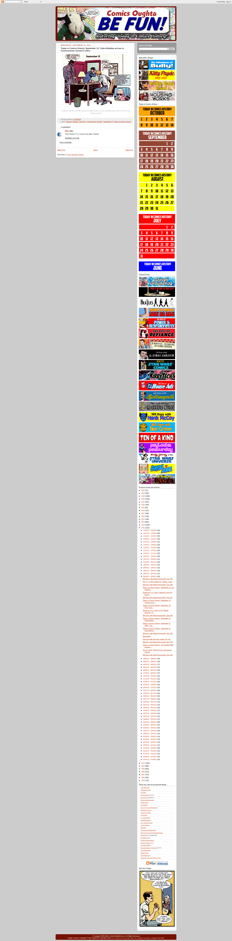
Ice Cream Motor (145, 817)
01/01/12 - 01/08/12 (150, 759)
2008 (143, 772)
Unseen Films (144, 853)
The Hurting (144, 815)
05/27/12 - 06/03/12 (150, 699)
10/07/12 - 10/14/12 (150, 565)
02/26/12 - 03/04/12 (150, 736)
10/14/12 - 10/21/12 (150, 562)
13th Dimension (145, 787)
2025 (143, 490)
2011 (143, 763)
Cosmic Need (144, 802)
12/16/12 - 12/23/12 (150, 536)
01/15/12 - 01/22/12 (150, 754)
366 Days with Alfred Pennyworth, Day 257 (158, 598)
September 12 (108, 122)
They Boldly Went (146, 850)
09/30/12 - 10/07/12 (150, 568)
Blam (67, 131)
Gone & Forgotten (146, 812)
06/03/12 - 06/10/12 (150, 696)
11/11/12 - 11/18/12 (150, 550)
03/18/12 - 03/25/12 (150, 728)
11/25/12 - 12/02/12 (150, 545)
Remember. (147, 636)
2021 (143, 502)
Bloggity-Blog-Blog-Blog (147, 800)
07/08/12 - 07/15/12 (150, 682)
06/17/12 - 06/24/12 (150, 690)
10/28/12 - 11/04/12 (150, 556)
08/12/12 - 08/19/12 (150, 667)
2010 (143, 766)
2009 (143, 769)
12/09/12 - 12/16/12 (150, 539)
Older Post (129, 150)
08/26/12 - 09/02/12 (150, 661)
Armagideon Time (146, 790)
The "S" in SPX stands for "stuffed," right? (157, 582)
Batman (69, 122)
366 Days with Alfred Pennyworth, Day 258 (158, 585)
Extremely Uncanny (146, 810)
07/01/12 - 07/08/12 (150, 684)
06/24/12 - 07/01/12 (150, 687)
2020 (143, 505)
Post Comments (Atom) (75, 155)
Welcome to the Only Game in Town (151, 858)
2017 (143, 513)
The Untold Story (145, 855)
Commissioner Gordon (94, 122)
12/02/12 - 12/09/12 (150, 542)
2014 (143, 522)
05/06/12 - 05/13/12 (150, 708)
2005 (143, 780)
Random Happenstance (147, 840)
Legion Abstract (145, 825)
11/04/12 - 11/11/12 (150, 553)
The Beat (143, 792)
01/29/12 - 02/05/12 (150, 748)
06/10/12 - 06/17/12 (150, 693)
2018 (143, 510)
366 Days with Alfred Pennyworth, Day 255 (158, 633)
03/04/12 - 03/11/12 (150, 733)
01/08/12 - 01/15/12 (150, 756)
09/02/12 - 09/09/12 (150, 659)
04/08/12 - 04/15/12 (150, 719)
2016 (143, 516)
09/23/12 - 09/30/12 (150, 571)
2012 (143, 528)
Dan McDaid (144, 805)
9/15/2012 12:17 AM (72, 138)
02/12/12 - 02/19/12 (150, 742)
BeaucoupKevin (145, 795)
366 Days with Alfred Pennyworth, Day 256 (158, 615)
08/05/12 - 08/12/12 (150, 670)
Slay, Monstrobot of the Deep (149, 848)
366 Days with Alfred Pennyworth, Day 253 (158, 655)
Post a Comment (66, 142)
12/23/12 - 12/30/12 (150, 533)
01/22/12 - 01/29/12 (150, 751)
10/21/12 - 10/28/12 (150, 559)
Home (95, 150)
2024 (143, 493)
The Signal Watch (146, 845)
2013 (143, 525)
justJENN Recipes (146, 820)
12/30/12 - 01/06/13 (150, 530)
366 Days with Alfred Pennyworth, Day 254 (158, 642)
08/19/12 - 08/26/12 (150, 664)
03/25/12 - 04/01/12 (150, 725)
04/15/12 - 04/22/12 (150, 716)
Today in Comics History (122, 122)
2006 (143, 777)
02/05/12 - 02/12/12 (150, 745)
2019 (143, 508)
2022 (143, 499)
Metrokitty (143, 827)
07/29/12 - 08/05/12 (150, 673)
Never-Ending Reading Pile (148, 830)
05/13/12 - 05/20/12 (150, 705)
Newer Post (61, 150)
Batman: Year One (79, 122)
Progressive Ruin (145, 837)
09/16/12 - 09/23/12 (150, 573)
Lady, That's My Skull (146, 822)
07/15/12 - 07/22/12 (150, 679)
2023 (143, 496)
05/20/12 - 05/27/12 (150, 702)
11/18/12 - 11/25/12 (150, 548)
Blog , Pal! (145, 797)
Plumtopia (143, 835)
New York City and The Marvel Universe (152, 833)
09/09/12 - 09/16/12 (150, 576)
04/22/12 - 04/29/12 (150, 713)
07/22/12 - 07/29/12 (150, 676)
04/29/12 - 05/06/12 (150, 710)
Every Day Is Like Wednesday (149, 807)
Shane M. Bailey (145, 843)
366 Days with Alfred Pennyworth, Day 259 (158, 579)
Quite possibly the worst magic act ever (156, 639)
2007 (143, 775)
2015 (143, 519)
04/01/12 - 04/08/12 (150, 722)
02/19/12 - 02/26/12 (150, 739)
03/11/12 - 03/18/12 (150, 731)
